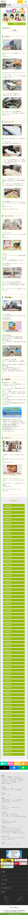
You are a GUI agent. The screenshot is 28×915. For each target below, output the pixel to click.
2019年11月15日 (8, 558)
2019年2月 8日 (8, 691)
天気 (12, 789)
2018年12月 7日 (8, 715)
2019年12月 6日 (8, 547)
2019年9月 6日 (8, 593)
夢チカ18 (19, 780)
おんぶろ (20, 827)
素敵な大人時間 (13, 782)
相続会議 (21, 897)
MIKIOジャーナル (18, 844)
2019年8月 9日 (8, 603)
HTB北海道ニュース (5, 788)
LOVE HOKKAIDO (13, 779)
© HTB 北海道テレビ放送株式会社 (14, 914)
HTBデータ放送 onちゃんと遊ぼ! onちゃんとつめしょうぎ (11, 831)
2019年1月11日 (8, 705)
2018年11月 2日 (8, 733)
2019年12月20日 (8, 540)
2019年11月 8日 (8, 561)
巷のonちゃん (17, 828)
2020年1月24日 (8, 537)
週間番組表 (23, 5)
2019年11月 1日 (8, 565)
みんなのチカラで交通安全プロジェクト (8, 839)
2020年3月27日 (8, 505)
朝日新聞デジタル (7, 897)
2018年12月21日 (8, 708)
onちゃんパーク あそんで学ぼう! (7, 828)
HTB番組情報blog (10, 776)
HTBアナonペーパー (13, 813)
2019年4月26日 (8, 652)
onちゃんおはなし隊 (13, 814)
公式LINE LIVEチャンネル (16, 801)
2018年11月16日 (8, 726)
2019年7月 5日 (8, 621)
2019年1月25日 (8, 698)
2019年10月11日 (8, 575)
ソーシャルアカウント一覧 (12, 837)
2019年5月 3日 (8, 649)
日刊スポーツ (7, 901)
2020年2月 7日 (8, 530)
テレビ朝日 (7, 902)
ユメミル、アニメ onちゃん (6, 832)
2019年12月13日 (8, 544)
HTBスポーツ (4, 794)
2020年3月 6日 (8, 516)
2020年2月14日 (8, 526)
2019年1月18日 (8, 701)
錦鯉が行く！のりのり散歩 (6, 783)
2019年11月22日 (8, 554)
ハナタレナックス (5, 779)
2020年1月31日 (8, 533)
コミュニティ (4, 837)
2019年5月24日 (8, 642)
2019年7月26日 (8, 610)
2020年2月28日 (8, 519)
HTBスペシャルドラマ (5, 782)
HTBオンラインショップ (6, 807)
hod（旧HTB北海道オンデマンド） (8, 799)
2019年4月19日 (8, 656)
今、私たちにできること (6, 816)
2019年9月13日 (8, 589)
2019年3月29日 (8, 666)
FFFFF (9, 794)
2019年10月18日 (8, 572)
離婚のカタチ (7, 899)
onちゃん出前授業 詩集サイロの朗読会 (19, 816)
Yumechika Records (5, 808)
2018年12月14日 (8, 712)
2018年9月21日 (8, 754)
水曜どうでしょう (18, 776)
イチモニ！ (10, 778)
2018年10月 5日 (8, 747)
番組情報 (20, 1)
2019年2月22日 (8, 684)
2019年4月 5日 (8, 663)
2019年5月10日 (8, 645)
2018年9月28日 (8, 750)
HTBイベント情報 (5, 821)
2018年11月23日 (8, 722)
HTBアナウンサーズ (5, 813)
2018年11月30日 (8, 719)
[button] (25, 1)
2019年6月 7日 (8, 635)
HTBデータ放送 (21, 837)
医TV (10, 780)
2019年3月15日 (8, 673)
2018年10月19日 (8, 740)
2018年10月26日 (8, 736)
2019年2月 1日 (8, 694)
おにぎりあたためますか (18, 778)
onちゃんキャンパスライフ (6, 830)
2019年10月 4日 (8, 579)
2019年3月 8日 (8, 677)
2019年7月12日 (8, 617)
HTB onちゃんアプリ (5, 827)
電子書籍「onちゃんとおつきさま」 (19, 832)
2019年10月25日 (8, 568)
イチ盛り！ (14, 780)
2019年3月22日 (8, 670)
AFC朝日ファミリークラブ (21, 901)
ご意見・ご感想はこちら (14, 907)
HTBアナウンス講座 (5, 814)
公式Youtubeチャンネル (6, 801)
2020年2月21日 (8, 523)
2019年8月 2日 (8, 607)
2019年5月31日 (8, 638)
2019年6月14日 (8, 631)
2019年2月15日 (8, 687)
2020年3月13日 (8, 512)
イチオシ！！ (4, 778)
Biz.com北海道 (4, 780)
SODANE (3, 844)
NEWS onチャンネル (13, 788)
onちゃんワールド (14, 827)
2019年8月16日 (8, 600)
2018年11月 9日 (8, 729)
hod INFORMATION (19, 799)
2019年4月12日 (8, 659)
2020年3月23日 (8, 508)
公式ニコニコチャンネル (6, 802)
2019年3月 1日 (8, 680)
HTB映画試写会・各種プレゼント (7, 822)
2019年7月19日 (8, 614)
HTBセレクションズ (10, 844)
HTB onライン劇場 (13, 821)
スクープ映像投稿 (18, 789)
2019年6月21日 (8, 628)
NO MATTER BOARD (21, 779)
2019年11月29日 (8, 551)
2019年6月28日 (8, 624)
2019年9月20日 (8, 586)
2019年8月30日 (8, 596)
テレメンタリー (22, 788)
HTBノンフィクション (5, 789)
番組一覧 (3, 776)
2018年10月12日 (8, 743)
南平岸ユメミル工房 (15, 807)
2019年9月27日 (8, 582)
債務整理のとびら (21, 899)
